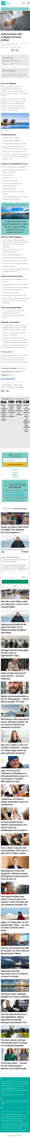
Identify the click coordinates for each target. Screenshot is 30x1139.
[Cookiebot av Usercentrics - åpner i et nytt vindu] (21, 552)
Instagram (15, 476)
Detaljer (23, 577)
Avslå (15, 586)
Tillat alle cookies (15, 581)
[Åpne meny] (28, 3)
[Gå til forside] (11, 3)
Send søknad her (8, 379)
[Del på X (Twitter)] (15, 50)
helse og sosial (18, 385)
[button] (2, 402)
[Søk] (24, 3)
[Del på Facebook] (12, 50)
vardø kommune (6, 385)
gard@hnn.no (11, 1088)
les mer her (23, 1130)
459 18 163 (19, 371)
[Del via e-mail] (17, 50)
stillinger (10, 387)
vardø (3, 387)
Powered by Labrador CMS (15, 1135)
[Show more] (15, 65)
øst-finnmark (19, 387)
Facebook (15, 472)
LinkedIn (15, 474)
